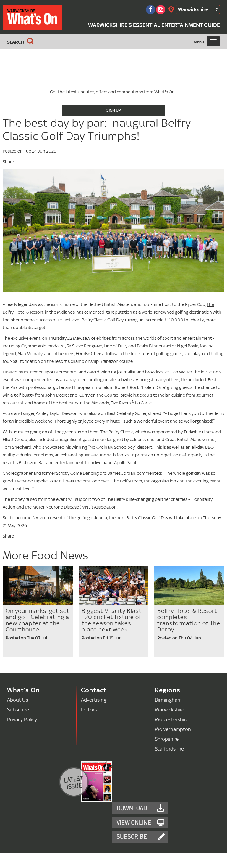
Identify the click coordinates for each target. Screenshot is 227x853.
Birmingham (168, 700)
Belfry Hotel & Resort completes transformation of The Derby (188, 620)
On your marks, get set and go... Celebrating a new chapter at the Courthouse (37, 620)
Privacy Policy (22, 719)
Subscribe (18, 709)
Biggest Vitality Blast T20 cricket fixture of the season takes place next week (112, 620)
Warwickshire (193, 9)
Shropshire (167, 739)
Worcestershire (171, 719)
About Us (17, 700)
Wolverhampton (173, 729)
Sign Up (113, 110)
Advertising (93, 700)
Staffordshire (169, 748)
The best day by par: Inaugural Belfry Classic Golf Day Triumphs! (97, 129)
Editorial (90, 709)
